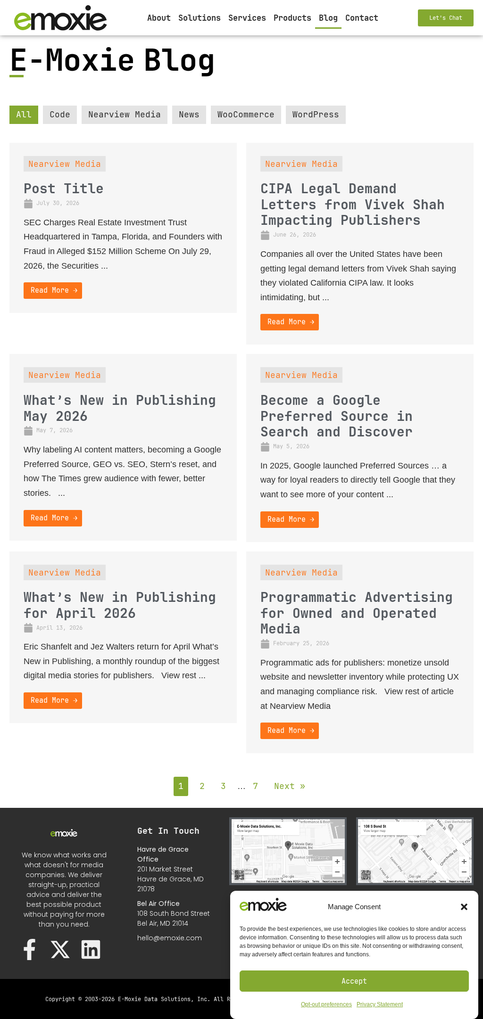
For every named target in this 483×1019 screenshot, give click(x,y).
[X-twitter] (60, 949)
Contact (361, 18)
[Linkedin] (90, 949)
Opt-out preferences (326, 1004)
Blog (328, 18)
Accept (354, 981)
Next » (289, 786)
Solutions (199, 18)
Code (60, 114)
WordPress (315, 114)
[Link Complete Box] (123, 228)
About (159, 18)
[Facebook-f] (29, 949)
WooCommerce (246, 114)
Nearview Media (124, 114)
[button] (464, 907)
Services (247, 18)
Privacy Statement (380, 1004)
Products (292, 18)
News (189, 114)
